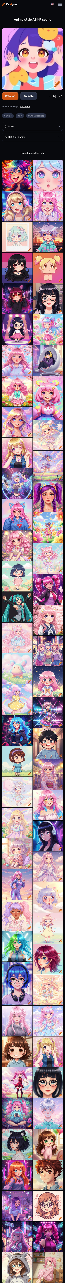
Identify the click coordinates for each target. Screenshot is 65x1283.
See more (25, 106)
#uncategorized (36, 115)
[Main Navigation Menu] (60, 4)
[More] (49, 96)
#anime (8, 115)
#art (20, 115)
